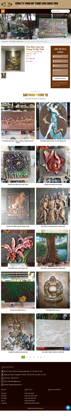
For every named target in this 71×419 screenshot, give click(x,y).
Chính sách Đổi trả (30, 411)
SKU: (27, 66)
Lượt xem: (29, 64)
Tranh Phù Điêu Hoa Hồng (53, 195)
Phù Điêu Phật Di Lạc (53, 320)
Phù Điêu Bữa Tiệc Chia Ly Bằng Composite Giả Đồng (17, 152)
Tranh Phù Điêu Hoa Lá (18, 320)
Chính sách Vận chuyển (31, 406)
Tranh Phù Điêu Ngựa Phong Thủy (18, 236)
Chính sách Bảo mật (30, 408)
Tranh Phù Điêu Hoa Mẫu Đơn (18, 195)
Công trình (4, 413)
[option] (13, 69)
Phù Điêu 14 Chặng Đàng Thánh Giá (53, 236)
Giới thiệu (3, 406)
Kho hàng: (29, 71)
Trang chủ (3, 403)
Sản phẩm (4, 408)
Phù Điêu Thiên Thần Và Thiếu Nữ (53, 362)
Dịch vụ (3, 411)
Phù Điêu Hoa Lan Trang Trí (17, 278)
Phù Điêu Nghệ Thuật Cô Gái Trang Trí (53, 151)
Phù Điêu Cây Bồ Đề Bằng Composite (53, 278)
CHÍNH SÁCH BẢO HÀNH (32, 413)
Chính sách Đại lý (29, 403)
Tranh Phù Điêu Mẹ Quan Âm (18, 362)
